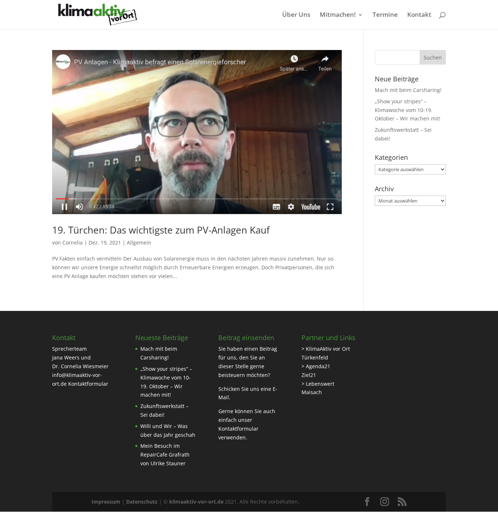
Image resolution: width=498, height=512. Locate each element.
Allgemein (139, 242)
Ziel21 (308, 375)
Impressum (106, 501)
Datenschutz (141, 501)
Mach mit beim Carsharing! (408, 89)
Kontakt (419, 15)
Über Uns (296, 15)
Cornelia (72, 242)
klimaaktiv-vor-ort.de (196, 501)
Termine (385, 15)
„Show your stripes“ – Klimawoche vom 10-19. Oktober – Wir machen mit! (407, 110)
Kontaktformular (88, 383)
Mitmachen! (338, 15)
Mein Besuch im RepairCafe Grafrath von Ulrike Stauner (165, 454)
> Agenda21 (315, 366)
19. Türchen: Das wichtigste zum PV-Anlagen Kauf (161, 229)
